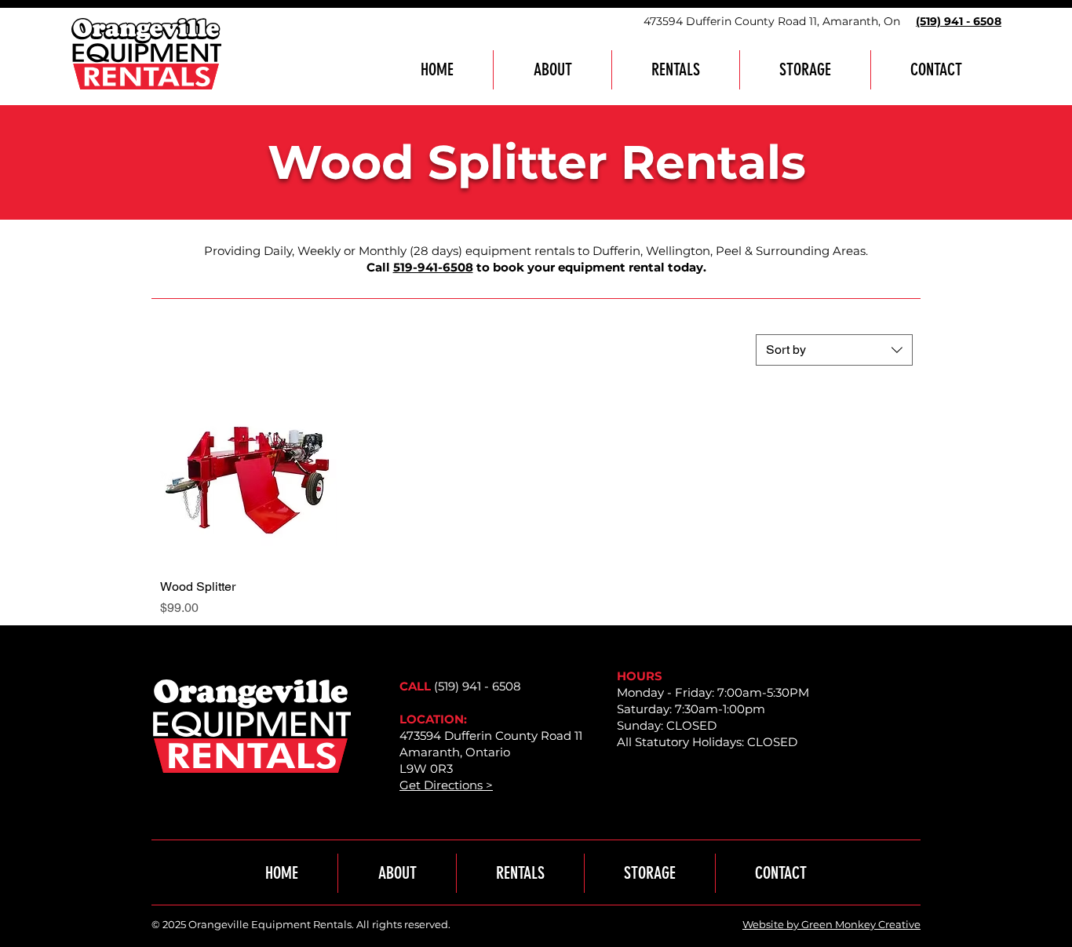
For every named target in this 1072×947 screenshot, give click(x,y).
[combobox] (834, 350)
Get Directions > (446, 785)
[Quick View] (248, 477)
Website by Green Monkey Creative (831, 924)
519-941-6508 (433, 267)
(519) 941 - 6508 (477, 686)
